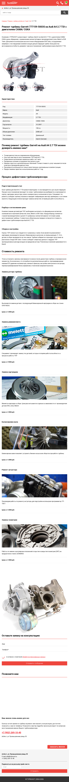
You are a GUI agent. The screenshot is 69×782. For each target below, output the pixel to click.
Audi (27, 21)
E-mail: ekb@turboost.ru (9, 756)
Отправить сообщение (34, 663)
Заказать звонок (57, 747)
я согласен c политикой (25, 657)
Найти (64, 12)
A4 (30, 21)
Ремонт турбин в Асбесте (16, 21)
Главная (4, 21)
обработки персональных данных (34, 657)
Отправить (34, 771)
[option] (24, 66)
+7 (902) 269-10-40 (11, 732)
